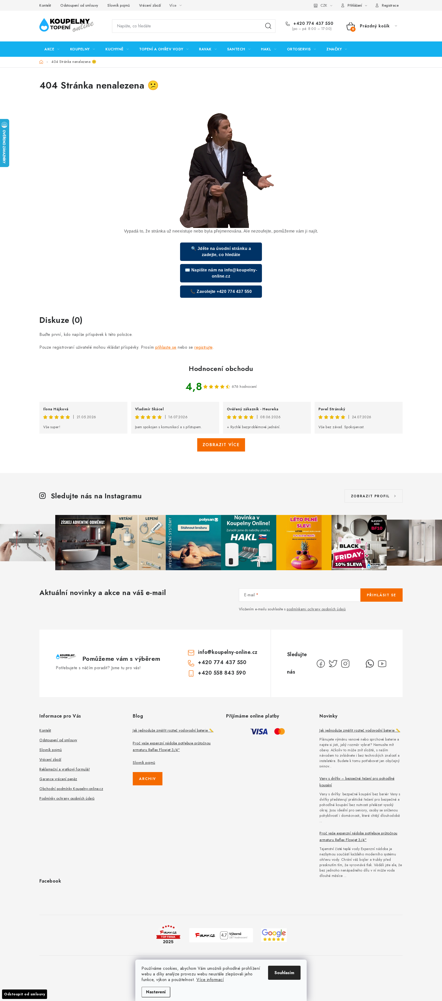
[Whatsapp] (370, 663)
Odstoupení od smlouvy (79, 5)
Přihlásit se (381, 595)
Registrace (390, 5)
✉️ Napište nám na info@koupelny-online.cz (221, 273)
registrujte (203, 347)
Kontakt (45, 5)
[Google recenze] (274, 935)
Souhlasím (284, 973)
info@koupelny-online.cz (228, 652)
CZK (323, 5)
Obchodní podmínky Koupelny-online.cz (71, 788)
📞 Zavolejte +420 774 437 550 (221, 291)
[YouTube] (382, 663)
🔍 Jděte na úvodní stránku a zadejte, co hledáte (221, 251)
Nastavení (156, 992)
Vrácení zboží (150, 5)
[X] (333, 663)
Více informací (210, 980)
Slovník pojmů (118, 5)
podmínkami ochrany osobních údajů (316, 609)
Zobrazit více (221, 445)
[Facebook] (321, 663)
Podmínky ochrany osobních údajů (67, 798)
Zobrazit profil (370, 496)
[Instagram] (345, 663)
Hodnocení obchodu (221, 368)
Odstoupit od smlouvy (24, 994)
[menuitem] (52, 49)
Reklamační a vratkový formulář (64, 769)
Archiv (147, 778)
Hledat (268, 26)
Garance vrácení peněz (58, 779)
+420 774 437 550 (312, 23)
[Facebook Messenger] (357, 663)
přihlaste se (165, 347)
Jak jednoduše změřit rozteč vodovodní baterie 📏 (173, 730)
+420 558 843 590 (222, 673)
